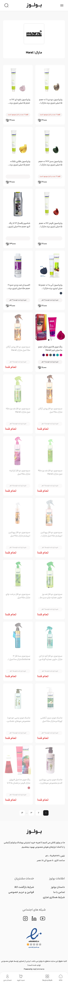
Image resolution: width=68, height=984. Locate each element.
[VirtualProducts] (34, 978)
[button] (48, 340)
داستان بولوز (58, 887)
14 (22, 813)
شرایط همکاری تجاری (54, 897)
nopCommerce (38, 969)
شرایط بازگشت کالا (24, 887)
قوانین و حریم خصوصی (21, 892)
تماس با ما (59, 892)
